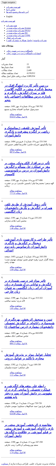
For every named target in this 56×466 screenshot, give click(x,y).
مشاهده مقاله (16, 114)
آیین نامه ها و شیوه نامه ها (17, 12)
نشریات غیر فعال (13, 38)
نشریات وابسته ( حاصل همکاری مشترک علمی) (26, 40)
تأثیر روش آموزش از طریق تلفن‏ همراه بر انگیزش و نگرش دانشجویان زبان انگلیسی (28, 208)
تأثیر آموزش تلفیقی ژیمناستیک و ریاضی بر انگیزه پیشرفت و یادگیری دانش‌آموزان (27, 131)
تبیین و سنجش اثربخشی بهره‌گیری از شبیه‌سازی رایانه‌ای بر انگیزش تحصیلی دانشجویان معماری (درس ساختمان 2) (29, 323)
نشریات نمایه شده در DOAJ (18, 30)
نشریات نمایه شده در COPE (18, 35)
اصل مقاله (18, 117)
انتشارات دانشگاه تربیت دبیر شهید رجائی (23, 53)
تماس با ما (10, 9)
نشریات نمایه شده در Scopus (18, 28)
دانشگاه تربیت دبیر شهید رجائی (19, 51)
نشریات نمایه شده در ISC (17, 33)
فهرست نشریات (13, 7)
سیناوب (4, 464)
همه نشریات (11, 25)
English (9, 16)
